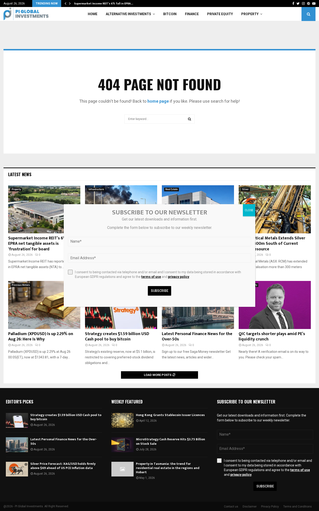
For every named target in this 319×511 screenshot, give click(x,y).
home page (158, 101)
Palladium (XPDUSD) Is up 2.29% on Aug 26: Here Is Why (40, 336)
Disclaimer (250, 506)
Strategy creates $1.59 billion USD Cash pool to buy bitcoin (117, 336)
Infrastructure (96, 189)
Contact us (231, 506)
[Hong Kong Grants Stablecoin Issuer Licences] (122, 420)
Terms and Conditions (297, 506)
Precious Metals (21, 285)
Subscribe (265, 486)
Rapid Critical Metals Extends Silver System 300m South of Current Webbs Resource (272, 244)
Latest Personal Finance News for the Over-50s (197, 336)
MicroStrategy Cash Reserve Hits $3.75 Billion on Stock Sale (170, 441)
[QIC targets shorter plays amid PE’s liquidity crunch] (275, 305)
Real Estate (171, 189)
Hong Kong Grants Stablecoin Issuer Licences (170, 415)
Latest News (19, 174)
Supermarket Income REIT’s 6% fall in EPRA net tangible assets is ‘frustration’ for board (43, 244)
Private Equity (220, 14)
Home (92, 14)
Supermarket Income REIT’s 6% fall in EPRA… (103, 3)
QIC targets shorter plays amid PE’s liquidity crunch (272, 336)
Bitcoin (170, 14)
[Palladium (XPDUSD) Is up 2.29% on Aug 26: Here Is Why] (44, 305)
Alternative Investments (128, 14)
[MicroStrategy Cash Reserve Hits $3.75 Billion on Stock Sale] (122, 444)
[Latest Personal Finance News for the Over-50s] (17, 444)
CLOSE (249, 210)
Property (250, 14)
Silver (245, 189)
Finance (192, 14)
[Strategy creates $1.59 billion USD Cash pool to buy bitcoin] (17, 420)
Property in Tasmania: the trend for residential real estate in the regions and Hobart (167, 468)
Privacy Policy (270, 506)
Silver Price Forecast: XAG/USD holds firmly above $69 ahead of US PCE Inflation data (63, 466)
